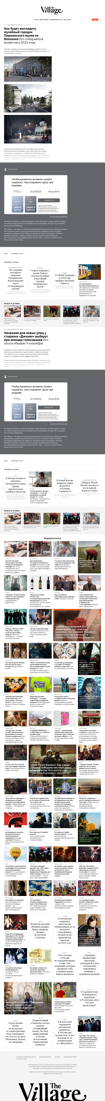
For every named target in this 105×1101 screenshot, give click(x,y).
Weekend (65, 272)
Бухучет (32, 592)
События (56, 999)
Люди (41, 19)
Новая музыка (82, 660)
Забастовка (32, 728)
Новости (40, 921)
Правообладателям (45, 1057)
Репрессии (7, 830)
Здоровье (56, 558)
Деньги (7, 864)
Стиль (65, 19)
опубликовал (30, 49)
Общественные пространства (15, 25)
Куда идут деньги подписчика (59, 216)
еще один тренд (83, 830)
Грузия (31, 796)
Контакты (57, 1057)
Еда (60, 19)
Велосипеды (57, 796)
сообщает (27, 356)
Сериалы (7, 592)
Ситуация (32, 694)
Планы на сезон (83, 281)
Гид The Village (33, 558)
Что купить (57, 592)
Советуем (56, 660)
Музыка (7, 694)
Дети (69, 19)
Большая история (59, 624)
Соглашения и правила (70, 1057)
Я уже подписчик (13, 169)
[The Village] (52, 11)
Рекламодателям (21, 1059)
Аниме (80, 694)
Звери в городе (58, 694)
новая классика (9, 626)
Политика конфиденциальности (26, 1057)
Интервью (32, 489)
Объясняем (81, 558)
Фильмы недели (34, 660)
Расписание (32, 830)
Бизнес (46, 19)
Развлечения (54, 19)
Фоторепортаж (34, 762)
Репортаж (7, 558)
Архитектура (40, 268)
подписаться (48, 200)
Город (36, 19)
